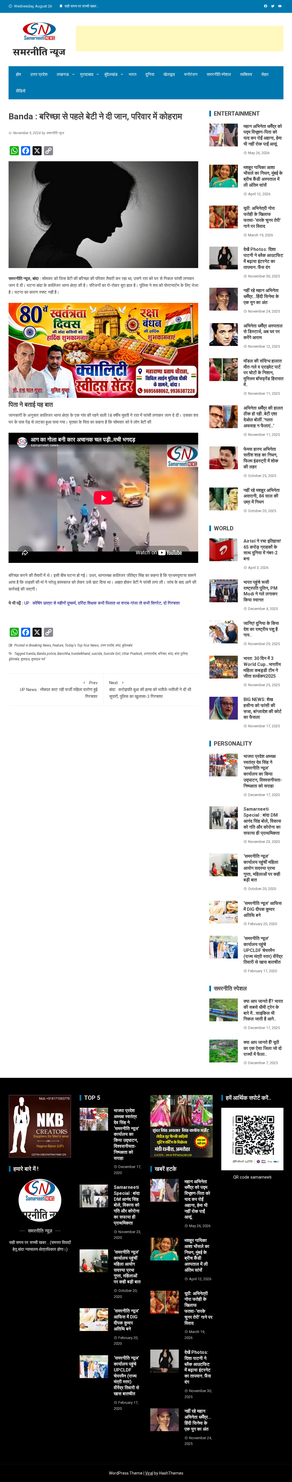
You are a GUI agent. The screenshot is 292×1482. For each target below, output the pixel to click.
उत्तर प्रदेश (39, 74)
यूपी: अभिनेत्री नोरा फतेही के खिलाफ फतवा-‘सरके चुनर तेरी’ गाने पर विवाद (262, 217)
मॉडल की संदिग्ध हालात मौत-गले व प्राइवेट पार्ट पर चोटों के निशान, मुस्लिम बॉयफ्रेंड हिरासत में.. (263, 372)
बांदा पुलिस (180, 654)
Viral (149, 1473)
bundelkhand (80, 654)
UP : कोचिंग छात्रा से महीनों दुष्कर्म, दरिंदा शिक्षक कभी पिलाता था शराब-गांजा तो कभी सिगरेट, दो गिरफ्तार (102, 603)
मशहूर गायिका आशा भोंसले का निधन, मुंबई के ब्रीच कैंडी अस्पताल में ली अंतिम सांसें (263, 176)
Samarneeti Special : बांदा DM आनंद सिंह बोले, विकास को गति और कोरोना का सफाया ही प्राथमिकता (262, 820)
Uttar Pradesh (132, 654)
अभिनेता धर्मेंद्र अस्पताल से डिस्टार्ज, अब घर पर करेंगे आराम (263, 332)
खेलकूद (169, 74)
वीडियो (20, 91)
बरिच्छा (162, 654)
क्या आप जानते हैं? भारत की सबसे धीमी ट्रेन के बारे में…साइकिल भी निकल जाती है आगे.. (263, 1010)
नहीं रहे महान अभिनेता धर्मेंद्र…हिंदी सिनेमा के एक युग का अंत (261, 296)
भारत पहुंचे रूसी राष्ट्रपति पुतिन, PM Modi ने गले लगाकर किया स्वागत (260, 591)
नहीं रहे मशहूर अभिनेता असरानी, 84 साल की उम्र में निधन (262, 496)
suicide (97, 654)
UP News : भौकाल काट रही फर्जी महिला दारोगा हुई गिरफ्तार (59, 689)
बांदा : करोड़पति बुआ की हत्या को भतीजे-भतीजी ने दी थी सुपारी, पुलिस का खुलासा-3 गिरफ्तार (150, 689)
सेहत (264, 74)
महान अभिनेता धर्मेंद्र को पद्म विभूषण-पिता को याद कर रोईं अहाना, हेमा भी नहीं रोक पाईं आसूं (263, 135)
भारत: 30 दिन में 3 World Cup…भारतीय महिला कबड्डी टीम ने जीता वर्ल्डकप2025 (262, 667)
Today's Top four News (82, 645)
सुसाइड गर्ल (38, 659)
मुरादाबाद (87, 74)
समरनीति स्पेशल (219, 74)
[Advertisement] (179, 38)
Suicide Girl (112, 654)
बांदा (117, 645)
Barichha (63, 654)
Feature (57, 645)
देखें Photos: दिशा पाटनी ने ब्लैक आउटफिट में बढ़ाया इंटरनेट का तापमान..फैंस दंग (263, 258)
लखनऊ (63, 74)
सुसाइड (24, 659)
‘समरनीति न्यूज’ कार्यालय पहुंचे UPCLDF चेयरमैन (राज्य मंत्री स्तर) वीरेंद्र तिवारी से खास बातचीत (263, 950)
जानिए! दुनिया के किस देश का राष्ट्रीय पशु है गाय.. (261, 629)
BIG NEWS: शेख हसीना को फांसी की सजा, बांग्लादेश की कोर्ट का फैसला (262, 708)
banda (30, 654)
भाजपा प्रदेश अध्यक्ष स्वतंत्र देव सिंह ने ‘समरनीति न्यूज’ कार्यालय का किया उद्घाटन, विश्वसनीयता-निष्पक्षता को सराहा (263, 771)
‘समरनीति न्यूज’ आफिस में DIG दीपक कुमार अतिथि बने (263, 909)
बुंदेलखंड (110, 74)
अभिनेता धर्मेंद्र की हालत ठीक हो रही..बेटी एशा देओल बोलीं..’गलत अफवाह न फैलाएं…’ (263, 416)
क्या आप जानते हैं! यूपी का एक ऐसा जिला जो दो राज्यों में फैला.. (263, 1048)
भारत (132, 74)
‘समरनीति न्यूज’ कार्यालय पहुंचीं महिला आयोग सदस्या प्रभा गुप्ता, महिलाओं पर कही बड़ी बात (262, 868)
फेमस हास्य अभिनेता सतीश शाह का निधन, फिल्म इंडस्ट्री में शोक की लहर (261, 458)
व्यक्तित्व (246, 74)
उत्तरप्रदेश (149, 654)
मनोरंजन (191, 74)
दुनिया (149, 74)
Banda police (46, 654)
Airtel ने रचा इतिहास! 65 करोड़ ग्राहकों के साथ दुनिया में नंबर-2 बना (262, 549)
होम (18, 74)
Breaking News (40, 645)
